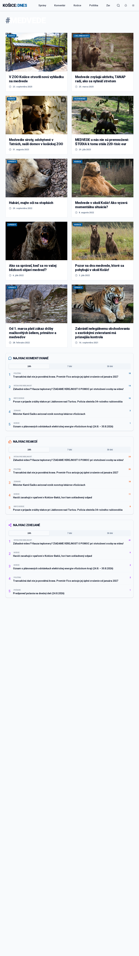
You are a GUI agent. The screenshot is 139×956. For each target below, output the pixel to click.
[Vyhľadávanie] (118, 5)
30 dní (110, 366)
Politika (93, 5)
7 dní (69, 366)
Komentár (59, 5)
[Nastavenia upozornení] (126, 5)
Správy (42, 5)
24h (29, 366)
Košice (77, 5)
